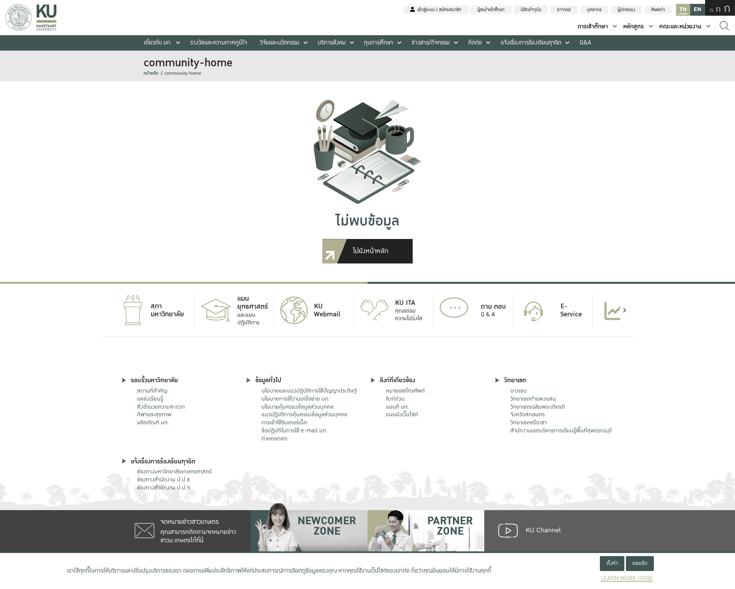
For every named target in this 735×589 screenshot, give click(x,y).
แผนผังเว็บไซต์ (402, 414)
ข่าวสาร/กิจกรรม (431, 42)
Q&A (585, 42)
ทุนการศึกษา (378, 42)
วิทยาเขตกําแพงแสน (533, 398)
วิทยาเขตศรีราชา (528, 422)
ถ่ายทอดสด (274, 438)
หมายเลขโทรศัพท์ (405, 390)
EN (697, 9)
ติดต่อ (475, 42)
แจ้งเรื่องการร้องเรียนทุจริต (531, 42)
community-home (182, 73)
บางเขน (518, 390)
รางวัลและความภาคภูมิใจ (218, 42)
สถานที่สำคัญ (152, 390)
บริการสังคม (332, 42)
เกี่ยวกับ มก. (158, 42)
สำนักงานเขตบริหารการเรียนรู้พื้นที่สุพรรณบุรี (561, 430)
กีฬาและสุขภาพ (154, 414)
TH (682, 9)
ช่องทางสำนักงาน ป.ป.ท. (164, 487)
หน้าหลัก (151, 73)
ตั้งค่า (612, 563)
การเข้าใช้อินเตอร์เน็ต (284, 422)
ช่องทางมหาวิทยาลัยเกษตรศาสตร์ (174, 471)
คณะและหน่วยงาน (680, 26)
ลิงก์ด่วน (395, 398)
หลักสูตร (633, 26)
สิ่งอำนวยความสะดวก (161, 406)
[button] (110, 310)
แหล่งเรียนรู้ (150, 398)
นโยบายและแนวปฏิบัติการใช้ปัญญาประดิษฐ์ (308, 390)
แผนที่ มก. (397, 406)
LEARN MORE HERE (627, 578)
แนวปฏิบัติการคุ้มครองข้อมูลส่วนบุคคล (304, 414)
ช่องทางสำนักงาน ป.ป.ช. (164, 479)
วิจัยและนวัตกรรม (279, 42)
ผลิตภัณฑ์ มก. (153, 422)
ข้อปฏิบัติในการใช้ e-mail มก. (294, 430)
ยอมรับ (639, 563)
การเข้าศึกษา (593, 26)
